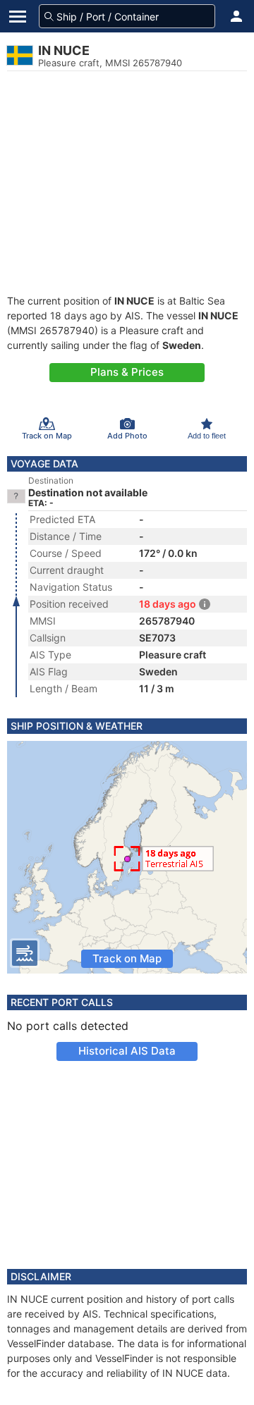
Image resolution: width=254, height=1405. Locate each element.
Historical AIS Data (127, 1050)
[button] (236, 16)
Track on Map (127, 958)
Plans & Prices (127, 372)
